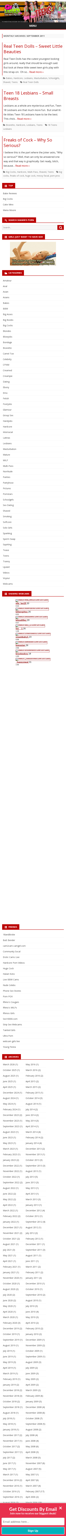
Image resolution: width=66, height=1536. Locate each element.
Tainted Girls (9, 1030)
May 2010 (30, 1317)
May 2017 (8, 1468)
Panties (6, 477)
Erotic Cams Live (11, 957)
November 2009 (34, 1345)
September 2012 (34, 1221)
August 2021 (9, 1244)
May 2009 (30, 1379)
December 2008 (34, 1407)
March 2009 (31, 1390)
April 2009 (30, 1384)
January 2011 (32, 1277)
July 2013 (30, 1176)
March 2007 (31, 1485)
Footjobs (7, 404)
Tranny (6, 561)
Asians (6, 297)
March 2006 (31, 1502)
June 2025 (8, 1081)
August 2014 (32, 1103)
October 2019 (10, 1334)
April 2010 (30, 1322)
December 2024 (11, 1092)
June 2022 (8, 1193)
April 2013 (30, 1193)
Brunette (10, 124)
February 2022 (10, 1216)
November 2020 (11, 1277)
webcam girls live (11, 1041)
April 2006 (30, 1496)
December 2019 (11, 1328)
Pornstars (8, 494)
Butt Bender (9, 940)
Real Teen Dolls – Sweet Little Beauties (33, 48)
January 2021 (9, 1272)
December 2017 (11, 1435)
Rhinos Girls (9, 1013)
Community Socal (11, 951)
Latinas (6, 437)
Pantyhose (8, 482)
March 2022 (9, 1210)
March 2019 (9, 1373)
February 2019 (10, 1379)
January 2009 (32, 1401)
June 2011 (30, 1261)
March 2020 (9, 1317)
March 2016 (31, 1070)
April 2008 (30, 1452)
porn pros (55, 175)
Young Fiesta (9, 1046)
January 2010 (32, 1334)
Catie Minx (8, 204)
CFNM (6, 364)
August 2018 (9, 1412)
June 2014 (30, 1115)
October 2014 (32, 1098)
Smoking (7, 516)
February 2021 (10, 1266)
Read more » (36, 72)
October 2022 (10, 1176)
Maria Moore (9, 210)
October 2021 (10, 1238)
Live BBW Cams (11, 979)
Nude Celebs (9, 985)
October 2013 (32, 1160)
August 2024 (9, 1098)
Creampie (7, 376)
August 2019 (9, 1345)
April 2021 (8, 1261)
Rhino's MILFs (10, 1007)
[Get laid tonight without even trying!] (33, 264)
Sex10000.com (10, 1018)
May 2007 (30, 1474)
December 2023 (11, 1115)
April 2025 (8, 1087)
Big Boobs (8, 319)
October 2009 (32, 1350)
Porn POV (8, 996)
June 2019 (8, 1356)
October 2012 (32, 1216)
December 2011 (34, 1244)
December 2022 (11, 1165)
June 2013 (30, 1182)
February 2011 (33, 1272)
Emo (5, 392)
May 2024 (8, 1103)
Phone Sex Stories (12, 990)
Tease (6, 550)
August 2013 (32, 1171)
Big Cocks (11, 171)
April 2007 (30, 1480)
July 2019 (7, 1350)
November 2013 (34, 1154)
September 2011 (34, 1249)
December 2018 (11, 1390)
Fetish (6, 398)
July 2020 (7, 1294)
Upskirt (6, 567)
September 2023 (11, 1126)
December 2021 (11, 1227)
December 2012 (34, 1210)
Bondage (7, 342)
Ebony (6, 387)
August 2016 (9, 1502)
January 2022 (9, 1221)
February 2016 (33, 1075)
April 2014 (30, 1126)
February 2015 (33, 1092)
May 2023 (8, 1143)
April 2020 (8, 1311)
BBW (5, 308)
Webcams (8, 583)
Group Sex (8, 415)
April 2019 (8, 1367)
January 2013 (32, 1205)
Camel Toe (8, 353)
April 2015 (30, 1081)
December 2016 (11, 1480)
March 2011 (31, 1266)
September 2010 (34, 1294)
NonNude (8, 471)
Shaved (6, 82)
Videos (6, 572)
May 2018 (8, 1423)
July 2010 (30, 1306)
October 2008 (32, 1418)
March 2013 (31, 1199)
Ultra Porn (8, 1035)
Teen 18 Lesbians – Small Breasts (28, 95)
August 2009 (32, 1362)
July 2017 (7, 1457)
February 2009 (33, 1395)
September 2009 (34, 1356)
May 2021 (8, 1255)
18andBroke (9, 934)
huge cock (30, 175)
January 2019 (9, 1384)
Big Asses (8, 314)
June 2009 (30, 1373)
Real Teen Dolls (31, 82)
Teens (15, 82)
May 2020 (8, 1306)
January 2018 (9, 1429)
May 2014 (30, 1120)
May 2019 (8, 1362)
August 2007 (32, 1468)
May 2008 (30, 1446)
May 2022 (8, 1199)
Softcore (7, 522)
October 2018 (10, 1401)
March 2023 (9, 1148)
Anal (5, 286)
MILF (5, 460)
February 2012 (33, 1238)
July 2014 (30, 1109)
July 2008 (30, 1435)
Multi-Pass (32, 171)
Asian (5, 291)
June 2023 (8, 1137)
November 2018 (11, 1395)
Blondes (7, 331)
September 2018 (11, 1407)
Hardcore (18, 78)
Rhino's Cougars (11, 1002)
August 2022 (9, 1188)
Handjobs (7, 421)
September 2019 (11, 1339)
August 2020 (9, 1289)
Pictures (7, 488)
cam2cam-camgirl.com (14, 945)
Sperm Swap (9, 539)
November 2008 (34, 1412)
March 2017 (9, 1474)
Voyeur (6, 578)
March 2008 (31, 1457)
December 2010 (34, 1283)
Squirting (7, 544)
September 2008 (34, 1423)
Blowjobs (7, 336)
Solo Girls (7, 527)
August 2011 (32, 1255)
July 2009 (30, 1367)
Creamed (7, 370)
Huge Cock (8, 968)
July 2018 (7, 1418)
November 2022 (11, 1171)
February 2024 (10, 1109)
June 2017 (8, 1463)
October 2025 (10, 1070)
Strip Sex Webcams (12, 1024)
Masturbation (40, 78)
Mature (6, 454)
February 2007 (33, 1491)
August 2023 (9, 1132)
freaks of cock (17, 175)
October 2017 (10, 1446)
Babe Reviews (10, 193)
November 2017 (11, 1440)
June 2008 (30, 1440)
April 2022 (8, 1205)
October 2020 (10, 1283)
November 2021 (11, 1233)
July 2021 (7, 1249)
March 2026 (9, 1064)
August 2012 (32, 1227)
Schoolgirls (54, 78)
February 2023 (10, 1154)
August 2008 (32, 1429)
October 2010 (32, 1289)
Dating (6, 381)
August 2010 (32, 1300)
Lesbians (28, 78)
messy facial (43, 175)
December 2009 (34, 1339)
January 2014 (32, 1143)
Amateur (7, 280)
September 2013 (34, 1165)
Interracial (8, 432)
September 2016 (11, 1496)
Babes (9, 78)
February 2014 (33, 1137)
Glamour (7, 409)
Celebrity (7, 359)
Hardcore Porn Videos (14, 962)
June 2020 (8, 1300)
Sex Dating (8, 505)
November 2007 (34, 1463)
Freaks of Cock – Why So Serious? (28, 142)
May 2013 (30, 1188)
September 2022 (11, 1182)
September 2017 (11, 1452)
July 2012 (30, 1233)
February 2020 (10, 1322)
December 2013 (34, 1148)
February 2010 (33, 1328)
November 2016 (11, 1485)
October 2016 (10, 1491)
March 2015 (31, 1087)
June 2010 (30, 1311)
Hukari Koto (9, 973)
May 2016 (30, 1064)
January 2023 (9, 1160)
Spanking (7, 533)
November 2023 (11, 1120)
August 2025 (9, 1075)
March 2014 (31, 1132)
